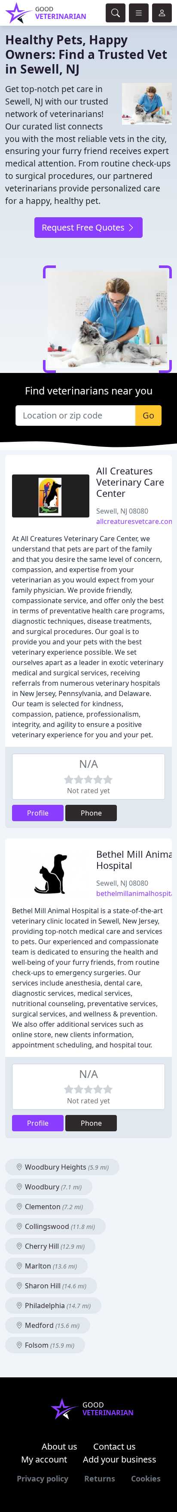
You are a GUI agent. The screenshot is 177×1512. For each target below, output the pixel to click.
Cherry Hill (54, 1246)
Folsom (48, 1345)
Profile (38, 813)
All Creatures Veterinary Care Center (130, 482)
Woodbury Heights (66, 1167)
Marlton (50, 1266)
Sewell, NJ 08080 (122, 511)
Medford (51, 1325)
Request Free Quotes (84, 227)
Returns (99, 1478)
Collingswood (59, 1226)
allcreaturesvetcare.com (135, 521)
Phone (91, 813)
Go (148, 415)
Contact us (114, 1446)
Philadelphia (57, 1305)
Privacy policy (42, 1478)
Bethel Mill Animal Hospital (136, 859)
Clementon (53, 1206)
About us (59, 1446)
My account (44, 1459)
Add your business (119, 1459)
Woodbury (52, 1187)
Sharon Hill (54, 1285)
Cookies (146, 1478)
